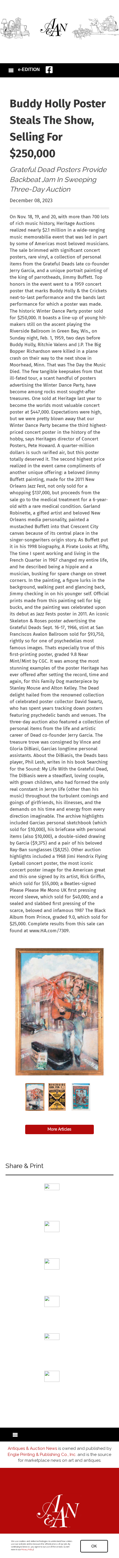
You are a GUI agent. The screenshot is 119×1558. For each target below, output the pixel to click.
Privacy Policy (27, 1549)
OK (94, 1546)
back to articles (23, 936)
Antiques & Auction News (32, 1448)
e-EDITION (29, 69)
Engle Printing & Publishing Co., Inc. (42, 1454)
